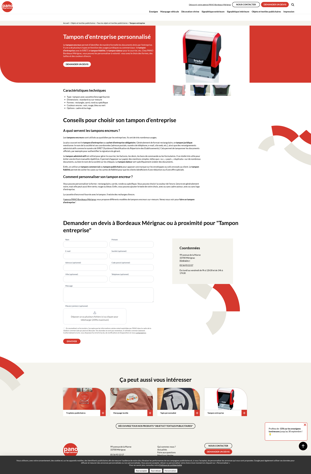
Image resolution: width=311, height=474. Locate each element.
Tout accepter (141, 471)
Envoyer (72, 341)
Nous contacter (246, 4)
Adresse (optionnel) (73, 263)
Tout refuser (156, 471)
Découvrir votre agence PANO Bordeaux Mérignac (210, 4)
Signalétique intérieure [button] (238, 11)
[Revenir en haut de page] (303, 446)
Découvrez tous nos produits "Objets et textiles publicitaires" (155, 426)
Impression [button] (288, 11)
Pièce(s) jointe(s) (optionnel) (76, 306)
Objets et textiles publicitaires (83, 23)
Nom (67, 239)
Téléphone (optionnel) (120, 274)
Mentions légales (165, 455)
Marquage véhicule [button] (169, 11)
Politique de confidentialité (170, 465)
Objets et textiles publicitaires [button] (266, 11)
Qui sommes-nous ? (166, 446)
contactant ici (141, 333)
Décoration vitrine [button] (190, 11)
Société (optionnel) (119, 251)
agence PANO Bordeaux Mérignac (80, 199)
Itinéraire (184, 260)
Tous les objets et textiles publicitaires (112, 23)
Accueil (66, 23)
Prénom (115, 239)
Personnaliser (170, 471)
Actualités (162, 449)
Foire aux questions (166, 452)
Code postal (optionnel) (121, 263)
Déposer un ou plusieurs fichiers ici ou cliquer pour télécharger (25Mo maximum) (95, 318)
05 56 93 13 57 (186, 265)
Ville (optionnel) (71, 274)
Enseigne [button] (153, 11)
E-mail (67, 251)
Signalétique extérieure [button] (213, 11)
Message (69, 286)
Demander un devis (275, 4)
